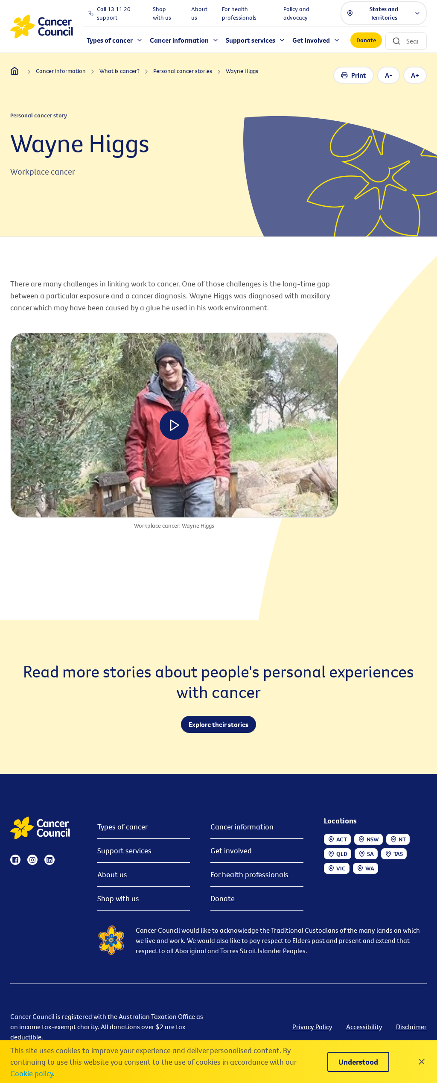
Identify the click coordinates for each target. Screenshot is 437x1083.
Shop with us (118, 898)
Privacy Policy (312, 1026)
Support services (124, 850)
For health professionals (249, 874)
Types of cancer (122, 827)
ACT (341, 839)
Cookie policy (31, 1073)
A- (388, 75)
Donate (366, 40)
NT (402, 839)
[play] (174, 425)
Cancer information (242, 827)
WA (369, 868)
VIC (341, 868)
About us (112, 874)
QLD (341, 854)
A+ (415, 75)
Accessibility (364, 1026)
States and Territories (384, 13)
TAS (398, 854)
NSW (373, 839)
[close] (422, 1062)
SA (370, 854)
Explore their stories (218, 724)
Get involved (231, 850)
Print (358, 75)
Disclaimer (411, 1026)
